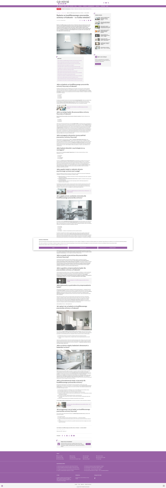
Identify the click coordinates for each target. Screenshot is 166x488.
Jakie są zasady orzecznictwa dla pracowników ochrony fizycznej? (67, 71)
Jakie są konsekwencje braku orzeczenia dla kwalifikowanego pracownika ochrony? (70, 78)
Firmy (68, 6)
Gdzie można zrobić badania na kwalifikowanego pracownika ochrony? (77, 108)
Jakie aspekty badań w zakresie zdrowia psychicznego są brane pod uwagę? (68, 66)
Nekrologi (85, 6)
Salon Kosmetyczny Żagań (101, 457)
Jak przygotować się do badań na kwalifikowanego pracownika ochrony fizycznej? (69, 80)
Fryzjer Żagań (86, 457)
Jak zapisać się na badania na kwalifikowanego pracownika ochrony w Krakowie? (69, 75)
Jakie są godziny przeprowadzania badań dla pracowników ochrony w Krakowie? (69, 72)
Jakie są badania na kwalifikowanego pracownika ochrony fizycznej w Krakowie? (69, 60)
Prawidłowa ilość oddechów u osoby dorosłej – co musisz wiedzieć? (105, 44)
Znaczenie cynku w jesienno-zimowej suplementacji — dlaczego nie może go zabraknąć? (105, 31)
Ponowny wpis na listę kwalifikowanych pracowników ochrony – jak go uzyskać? (78, 405)
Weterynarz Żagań (60, 457)
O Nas (79, 484)
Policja (65, 6)
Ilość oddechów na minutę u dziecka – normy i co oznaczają (105, 47)
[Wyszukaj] (108, 3)
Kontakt (77, 478)
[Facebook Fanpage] (104, 3)
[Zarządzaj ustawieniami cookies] (2, 486)
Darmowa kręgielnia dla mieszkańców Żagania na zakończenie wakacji (68, 467)
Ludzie (107, 6)
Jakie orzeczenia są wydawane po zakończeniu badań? (65, 69)
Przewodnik (103, 6)
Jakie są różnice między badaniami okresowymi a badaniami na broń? (67, 77)
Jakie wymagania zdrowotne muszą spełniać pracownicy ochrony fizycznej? (68, 63)
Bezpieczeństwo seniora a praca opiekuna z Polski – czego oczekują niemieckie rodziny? (105, 27)
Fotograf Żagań (73, 457)
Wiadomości (61, 6)
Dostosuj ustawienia (83, 247)
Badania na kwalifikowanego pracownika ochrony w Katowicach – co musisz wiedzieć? (79, 191)
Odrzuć (53, 247)
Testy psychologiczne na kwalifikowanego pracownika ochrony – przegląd (78, 281)
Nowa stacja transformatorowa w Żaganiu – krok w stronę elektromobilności (97, 470)
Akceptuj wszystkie (113, 247)
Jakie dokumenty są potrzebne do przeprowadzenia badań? (66, 74)
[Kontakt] (106, 3)
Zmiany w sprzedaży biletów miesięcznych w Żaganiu (66, 470)
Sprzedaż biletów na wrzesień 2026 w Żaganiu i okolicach (94, 467)
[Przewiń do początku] (164, 486)
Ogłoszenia (72, 6)
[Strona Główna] (57, 6)
